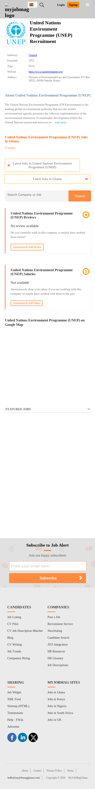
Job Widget (14, 692)
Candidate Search (58, 637)
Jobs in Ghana (56, 692)
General (33, 55)
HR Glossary (55, 658)
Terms (70, 770)
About (24, 770)
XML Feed (14, 699)
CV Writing (14, 644)
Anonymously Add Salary (26, 303)
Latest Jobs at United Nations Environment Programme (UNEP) (42, 165)
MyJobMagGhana (77, 777)
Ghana (35, 4)
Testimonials (15, 713)
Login (61, 4)
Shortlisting (55, 630)
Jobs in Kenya (56, 699)
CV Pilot (12, 624)
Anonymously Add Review (27, 247)
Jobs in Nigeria (57, 706)
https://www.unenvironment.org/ (46, 71)
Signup (73, 4)
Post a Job (54, 617)
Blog (10, 637)
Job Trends (14, 651)
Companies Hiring (18, 658)
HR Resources (56, 651)
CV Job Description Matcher (25, 630)
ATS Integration (58, 644)
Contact (37, 770)
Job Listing (14, 617)
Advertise (13, 726)
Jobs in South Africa (60, 713)
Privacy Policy (54, 770)
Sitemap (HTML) (18, 706)
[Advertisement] (47, 472)
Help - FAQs (15, 719)
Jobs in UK (54, 719)
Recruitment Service (60, 624)
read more (60, 122)
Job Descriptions (58, 665)
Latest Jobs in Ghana (47, 179)
